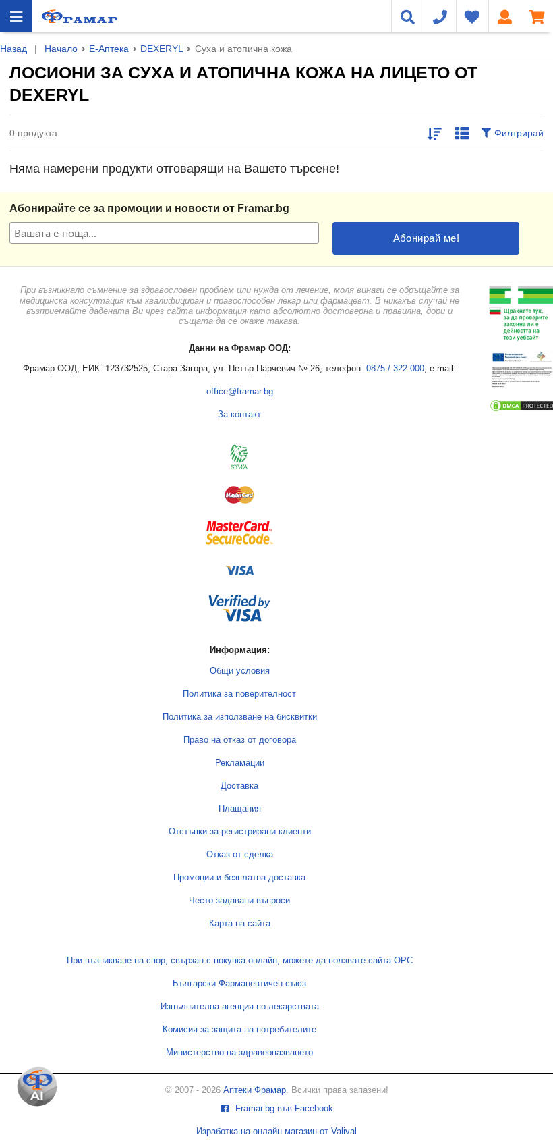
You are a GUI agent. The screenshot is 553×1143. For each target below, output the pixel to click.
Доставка (239, 786)
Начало (61, 48)
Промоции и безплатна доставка (239, 877)
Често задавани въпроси (239, 900)
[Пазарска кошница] (537, 16)
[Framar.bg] (79, 16)
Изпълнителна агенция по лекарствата (240, 1006)
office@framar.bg (239, 391)
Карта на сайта (239, 923)
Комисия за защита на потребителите (239, 1029)
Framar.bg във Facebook (283, 1108)
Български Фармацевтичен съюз (239, 983)
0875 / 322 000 (395, 368)
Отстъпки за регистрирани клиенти (240, 831)
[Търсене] (407, 16)
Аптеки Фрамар (254, 1090)
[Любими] (472, 16)
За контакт (239, 414)
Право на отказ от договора (239, 740)
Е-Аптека (109, 48)
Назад (13, 48)
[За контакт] (440, 16)
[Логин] (504, 16)
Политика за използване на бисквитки (240, 717)
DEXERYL (161, 48)
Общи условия (240, 671)
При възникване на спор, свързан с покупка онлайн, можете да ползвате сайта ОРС (240, 960)
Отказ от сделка (239, 854)
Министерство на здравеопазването (239, 1052)
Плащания (240, 809)
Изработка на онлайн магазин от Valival (276, 1131)
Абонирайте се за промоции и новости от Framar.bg (149, 208)
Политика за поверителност (239, 694)
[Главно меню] (16, 16)
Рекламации (239, 763)
